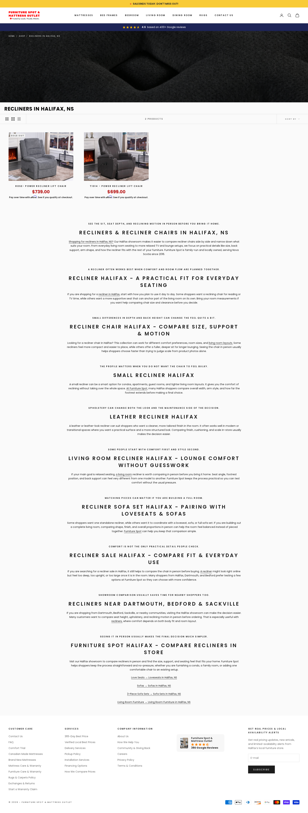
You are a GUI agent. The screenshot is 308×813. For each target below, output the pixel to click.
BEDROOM (132, 15)
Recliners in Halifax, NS (44, 36)
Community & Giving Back (133, 748)
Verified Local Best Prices (80, 742)
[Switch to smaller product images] (13, 119)
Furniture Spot (133, 531)
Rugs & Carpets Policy (22, 777)
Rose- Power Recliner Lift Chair (41, 186)
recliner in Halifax (109, 294)
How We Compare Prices (80, 771)
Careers (122, 754)
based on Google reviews (166, 27)
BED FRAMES (109, 15)
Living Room (155, 15)
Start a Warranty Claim (23, 789)
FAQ (11, 742)
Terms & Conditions (129, 766)
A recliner (206, 571)
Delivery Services (75, 748)
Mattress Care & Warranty (25, 766)
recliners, (116, 621)
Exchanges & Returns (22, 783)
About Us (123, 736)
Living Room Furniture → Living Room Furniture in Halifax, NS (154, 702)
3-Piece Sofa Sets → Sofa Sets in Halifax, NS (154, 694)
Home (12, 36)
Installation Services (77, 760)
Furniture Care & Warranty (25, 771)
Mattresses (84, 15)
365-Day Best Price (76, 736)
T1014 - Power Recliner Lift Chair (116, 186)
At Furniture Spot (136, 388)
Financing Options (76, 766)
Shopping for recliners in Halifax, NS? (91, 241)
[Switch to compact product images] (19, 119)
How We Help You (128, 742)
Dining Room (182, 15)
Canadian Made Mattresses (26, 754)
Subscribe (261, 769)
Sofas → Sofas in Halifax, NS (154, 685)
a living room (124, 474)
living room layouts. (221, 343)
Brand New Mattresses (22, 760)
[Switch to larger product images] (7, 119)
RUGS (203, 15)
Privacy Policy (125, 760)
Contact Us (224, 15)
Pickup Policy (73, 754)
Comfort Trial (17, 748)
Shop (22, 36)
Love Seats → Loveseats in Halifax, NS (154, 677)
